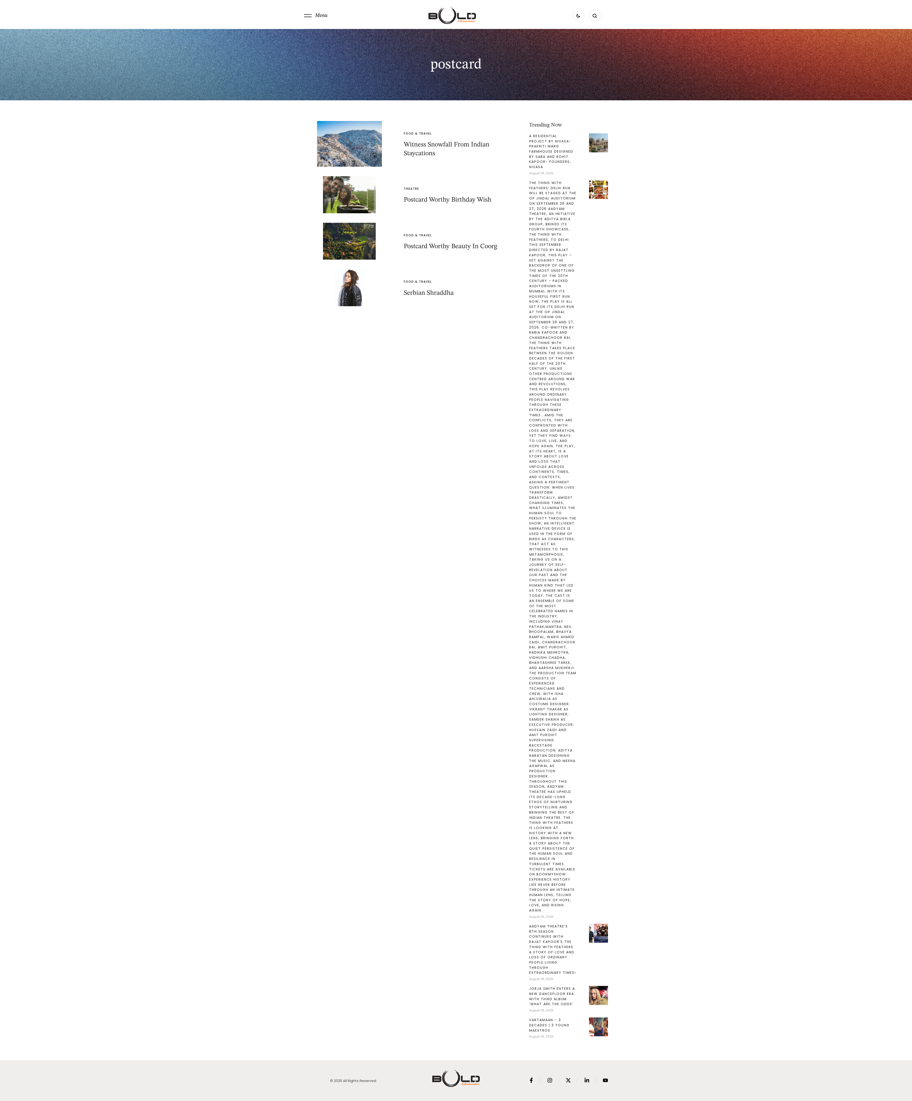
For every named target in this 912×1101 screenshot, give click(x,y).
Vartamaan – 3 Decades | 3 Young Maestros (549, 1025)
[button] (316, 15)
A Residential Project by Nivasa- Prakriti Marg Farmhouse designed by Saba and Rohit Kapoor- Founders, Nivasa (551, 151)
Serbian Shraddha (429, 293)
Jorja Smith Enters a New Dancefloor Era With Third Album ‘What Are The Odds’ (552, 996)
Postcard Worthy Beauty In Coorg (450, 246)
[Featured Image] (349, 144)
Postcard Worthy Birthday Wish (447, 200)
